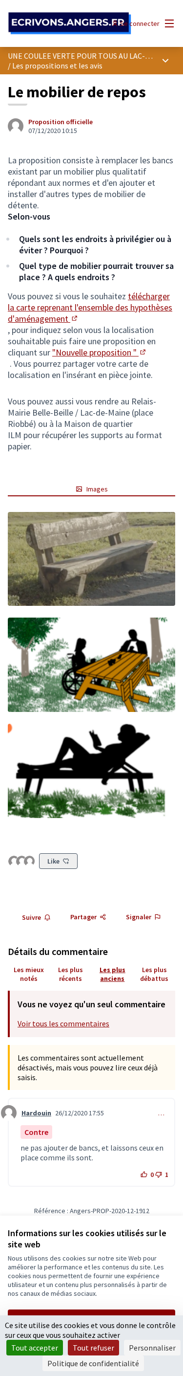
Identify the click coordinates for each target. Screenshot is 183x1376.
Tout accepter (34, 1348)
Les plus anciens (112, 974)
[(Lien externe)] (91, 559)
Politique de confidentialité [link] (93, 1363)
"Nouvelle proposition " (99, 352)
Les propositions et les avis (57, 65)
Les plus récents (70, 974)
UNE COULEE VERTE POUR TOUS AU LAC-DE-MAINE (94, 56)
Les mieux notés (29, 974)
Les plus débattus (154, 974)
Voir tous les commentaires (63, 1023)
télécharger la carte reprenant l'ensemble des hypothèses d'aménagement (90, 307)
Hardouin (36, 1113)
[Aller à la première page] (69, 23)
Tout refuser (93, 1348)
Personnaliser (152, 1348)
